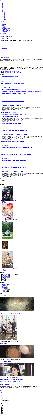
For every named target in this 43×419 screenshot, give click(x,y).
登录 (1, 36)
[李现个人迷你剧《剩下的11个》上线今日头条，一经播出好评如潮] (22, 157)
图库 (2, 9)
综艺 (2, 6)
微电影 (3, 7)
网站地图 (5, 19)
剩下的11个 (3, 158)
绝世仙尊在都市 (4, 27)
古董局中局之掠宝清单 (5, 57)
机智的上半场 (4, 87)
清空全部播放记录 (3, 33)
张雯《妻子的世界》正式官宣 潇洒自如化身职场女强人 (14, 167)
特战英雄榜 (4, 24)
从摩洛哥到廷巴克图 (5, 31)
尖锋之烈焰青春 (4, 285)
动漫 (2, 5)
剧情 (4, 12)
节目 (4, 16)
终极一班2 (3, 291)
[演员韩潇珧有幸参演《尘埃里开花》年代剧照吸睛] (22, 144)
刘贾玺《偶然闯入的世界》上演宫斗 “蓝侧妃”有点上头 (11, 72)
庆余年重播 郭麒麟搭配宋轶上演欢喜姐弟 (11, 76)
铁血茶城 (3, 287)
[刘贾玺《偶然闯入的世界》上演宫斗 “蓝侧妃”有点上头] (22, 126)
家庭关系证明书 (4, 277)
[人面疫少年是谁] (17, 310)
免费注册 (10, 36)
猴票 (3, 286)
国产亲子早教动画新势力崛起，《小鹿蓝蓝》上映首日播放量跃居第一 (17, 147)
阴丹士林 (3, 288)
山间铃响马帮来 (4, 289)
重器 (3, 25)
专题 (4, 15)
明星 (2, 10)
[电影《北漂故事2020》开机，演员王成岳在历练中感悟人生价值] (10, 381)
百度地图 (7, 384)
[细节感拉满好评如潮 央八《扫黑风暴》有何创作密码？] (22, 163)
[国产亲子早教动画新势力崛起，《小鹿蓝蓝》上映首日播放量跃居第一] (22, 150)
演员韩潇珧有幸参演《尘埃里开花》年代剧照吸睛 (10, 71)
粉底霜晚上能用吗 (3, 343)
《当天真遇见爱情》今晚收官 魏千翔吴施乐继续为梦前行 (10, 313)
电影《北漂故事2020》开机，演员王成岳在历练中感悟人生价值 (11, 379)
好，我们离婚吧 (4, 276)
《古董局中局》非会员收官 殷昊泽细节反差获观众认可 (14, 130)
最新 (4, 18)
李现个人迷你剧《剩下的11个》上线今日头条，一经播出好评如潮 (16, 154)
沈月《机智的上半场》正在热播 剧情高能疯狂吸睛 (13, 83)
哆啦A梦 (3, 26)
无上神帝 (3, 280)
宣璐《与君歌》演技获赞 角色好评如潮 (10, 112)
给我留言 (12, 384)
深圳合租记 (4, 290)
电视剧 (3, 3)
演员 (4, 13)
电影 (2, 4)
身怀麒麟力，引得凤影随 (6, 28)
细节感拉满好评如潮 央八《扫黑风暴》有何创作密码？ (14, 160)
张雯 (6, 176)
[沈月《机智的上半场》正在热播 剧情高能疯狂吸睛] (22, 86)
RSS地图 (4, 384)
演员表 (6, 202)
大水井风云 (4, 284)
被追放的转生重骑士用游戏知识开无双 (8, 274)
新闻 (2, 8)
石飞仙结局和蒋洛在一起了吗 (5, 361)
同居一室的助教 (4, 275)
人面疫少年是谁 (3, 295)
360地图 (10, 384)
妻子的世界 (3, 176)
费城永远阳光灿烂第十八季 (6, 30)
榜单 (4, 17)
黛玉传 (3, 269)
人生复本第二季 (4, 29)
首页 (2, 2)
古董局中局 (4, 49)
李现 (6, 158)
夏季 (3, 278)
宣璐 (4, 121)
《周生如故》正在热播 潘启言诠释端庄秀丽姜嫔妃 (13, 101)
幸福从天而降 (4, 220)
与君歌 (3, 121)
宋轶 (2, 81)
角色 (4, 14)
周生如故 (3, 110)
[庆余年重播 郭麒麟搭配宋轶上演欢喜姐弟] (22, 79)
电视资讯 (7, 38)
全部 (2, 11)
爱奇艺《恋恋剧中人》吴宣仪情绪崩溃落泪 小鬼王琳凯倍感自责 (16, 89)
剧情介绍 (3, 202)
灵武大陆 (3, 279)
